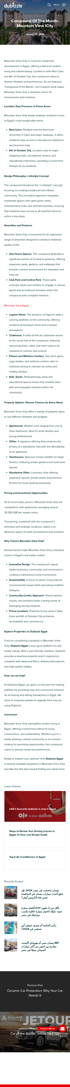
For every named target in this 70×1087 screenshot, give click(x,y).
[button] (60, 4)
